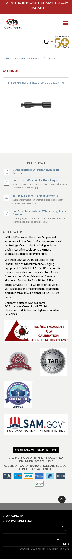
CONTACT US (60, 539)
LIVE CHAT (37, 8)
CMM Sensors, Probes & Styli (27, 58)
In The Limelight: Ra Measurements (35, 195)
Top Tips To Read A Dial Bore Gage (34, 180)
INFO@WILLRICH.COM (54, 2)
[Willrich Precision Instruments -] (13, 23)
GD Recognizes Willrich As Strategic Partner (35, 171)
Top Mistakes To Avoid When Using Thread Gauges (40, 212)
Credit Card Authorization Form (36, 449)
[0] (46, 42)
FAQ (64, 531)
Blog (63, 526)
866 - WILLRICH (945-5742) (20, 2)
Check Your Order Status (18, 520)
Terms (66, 544)
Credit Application (13, 515)
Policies (62, 535)
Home (6, 58)
